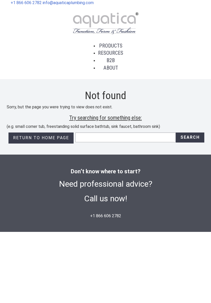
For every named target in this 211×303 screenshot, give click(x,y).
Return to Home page (41, 137)
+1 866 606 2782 (26, 2)
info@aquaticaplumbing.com (68, 2)
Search (190, 137)
